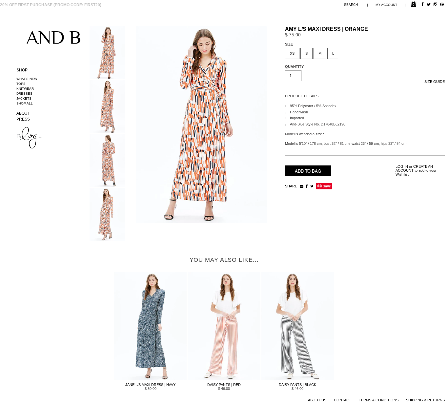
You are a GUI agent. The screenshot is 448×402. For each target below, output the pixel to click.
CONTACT (342, 400)
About (23, 113)
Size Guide (434, 82)
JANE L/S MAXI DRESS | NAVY (150, 385)
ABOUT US (317, 400)
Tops (21, 84)
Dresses (24, 93)
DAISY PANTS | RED (224, 385)
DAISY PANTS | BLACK (297, 385)
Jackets (23, 98)
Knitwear (25, 88)
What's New (26, 79)
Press (23, 119)
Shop (22, 70)
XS (292, 53)
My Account (386, 5)
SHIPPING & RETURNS (425, 400)
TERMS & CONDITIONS (378, 400)
